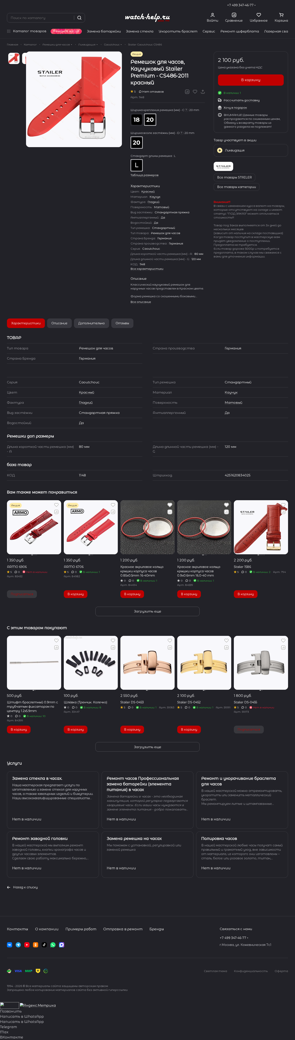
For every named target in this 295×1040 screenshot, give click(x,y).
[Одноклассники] (35, 944)
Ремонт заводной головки (40, 838)
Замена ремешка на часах (134, 838)
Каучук (155, 196)
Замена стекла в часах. (37, 778)
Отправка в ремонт (123, 929)
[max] (61, 944)
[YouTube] (27, 944)
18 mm (137, 120)
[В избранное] (195, 92)
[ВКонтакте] (9, 944)
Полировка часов (219, 838)
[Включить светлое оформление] (286, 5)
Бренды (156, 929)
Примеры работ (81, 929)
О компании (47, 929)
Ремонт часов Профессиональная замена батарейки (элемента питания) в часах (143, 784)
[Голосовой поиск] (69, 17)
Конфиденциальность (251, 971)
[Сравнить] (187, 92)
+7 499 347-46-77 (240, 5)
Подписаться (22, 594)
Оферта (281, 971)
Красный (148, 191)
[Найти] (79, 17)
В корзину (251, 80)
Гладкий (153, 202)
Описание (59, 323)
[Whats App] (53, 944)
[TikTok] (44, 944)
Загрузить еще (147, 611)
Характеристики (26, 323)
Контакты (17, 929)
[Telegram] (18, 944)
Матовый (161, 207)
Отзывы (122, 323)
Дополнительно (91, 323)
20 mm (150, 120)
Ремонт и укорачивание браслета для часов (238, 781)
